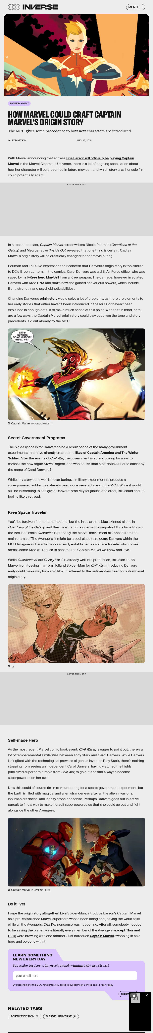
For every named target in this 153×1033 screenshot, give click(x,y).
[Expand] (133, 995)
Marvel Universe (59, 1016)
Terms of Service (83, 984)
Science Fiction (22, 1016)
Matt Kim (20, 140)
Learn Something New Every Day (32, 956)
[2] (13, 666)
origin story (48, 298)
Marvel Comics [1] (41, 423)
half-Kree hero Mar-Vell (41, 277)
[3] (48, 890)
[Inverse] (40, 7)
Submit (126, 994)
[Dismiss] (146, 995)
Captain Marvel (102, 936)
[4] (6, 57)
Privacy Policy (105, 984)
